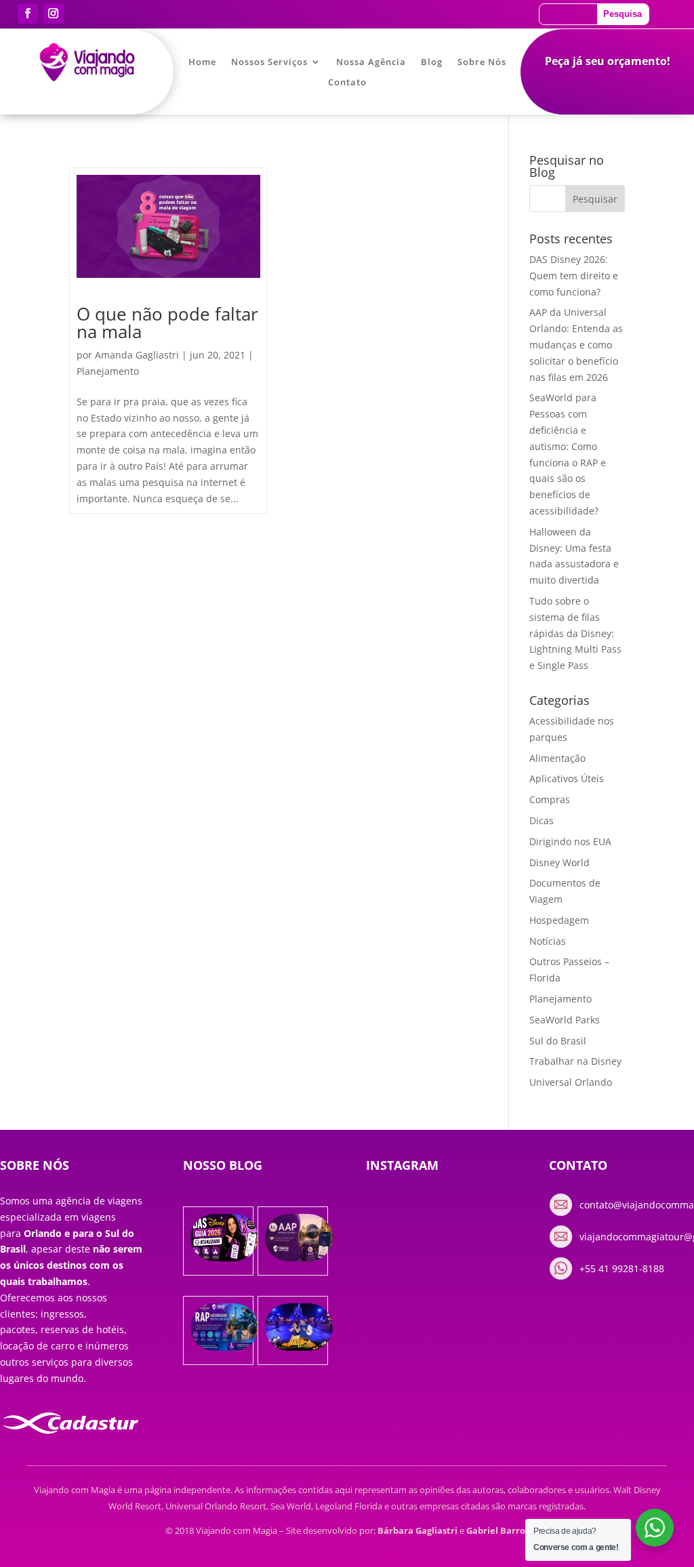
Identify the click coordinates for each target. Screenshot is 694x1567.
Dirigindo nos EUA (570, 841)
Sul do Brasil (557, 1040)
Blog (432, 62)
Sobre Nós (481, 62)
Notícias (547, 941)
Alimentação (557, 758)
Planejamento (108, 371)
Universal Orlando (570, 1082)
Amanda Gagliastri (137, 354)
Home (202, 62)
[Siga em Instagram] (53, 13)
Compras (549, 799)
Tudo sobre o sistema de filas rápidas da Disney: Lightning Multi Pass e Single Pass (575, 633)
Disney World (559, 862)
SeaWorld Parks (564, 1019)
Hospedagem (559, 920)
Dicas (541, 820)
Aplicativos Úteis (566, 778)
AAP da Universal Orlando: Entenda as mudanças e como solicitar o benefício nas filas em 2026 (576, 344)
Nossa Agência (371, 62)
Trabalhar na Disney (575, 1061)
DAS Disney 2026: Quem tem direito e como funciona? (573, 275)
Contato (347, 82)
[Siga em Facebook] (28, 13)
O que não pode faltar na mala (167, 323)
